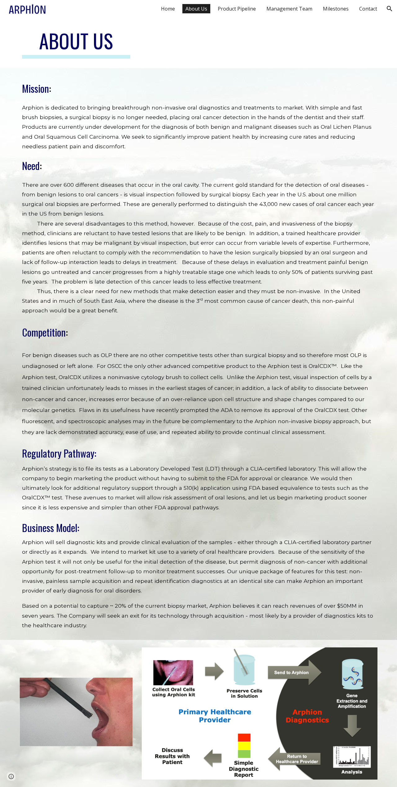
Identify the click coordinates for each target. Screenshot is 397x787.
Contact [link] (368, 8)
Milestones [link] (336, 8)
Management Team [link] (289, 8)
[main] (76, 43)
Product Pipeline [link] (237, 8)
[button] (389, 8)
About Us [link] (196, 8)
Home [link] (168, 8)
